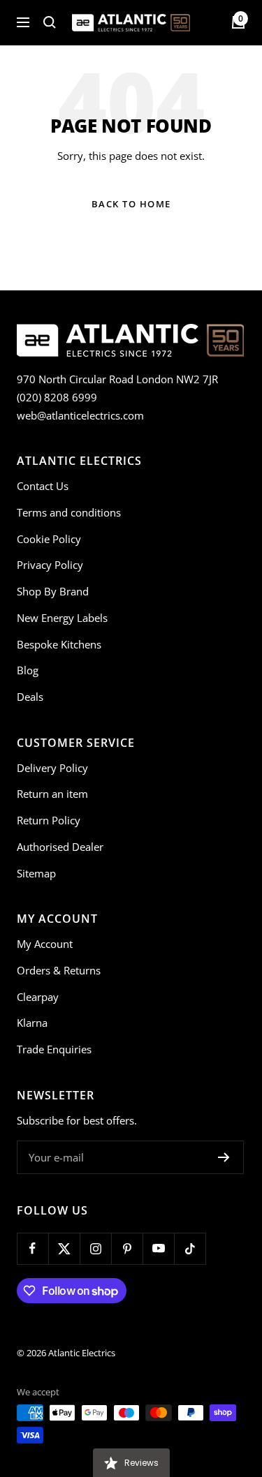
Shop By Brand (53, 591)
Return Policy (48, 820)
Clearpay (38, 997)
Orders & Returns (59, 970)
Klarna (32, 1023)
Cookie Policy (49, 539)
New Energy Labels (62, 618)
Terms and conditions (69, 512)
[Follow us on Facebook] (32, 1248)
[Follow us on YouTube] (158, 1248)
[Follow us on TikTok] (189, 1248)
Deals (30, 697)
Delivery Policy (52, 768)
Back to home (131, 204)
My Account (45, 944)
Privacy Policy (50, 565)
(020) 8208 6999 (57, 397)
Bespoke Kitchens (59, 644)
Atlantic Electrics (81, 1352)
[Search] (49, 22)
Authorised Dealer (60, 847)
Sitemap (36, 873)
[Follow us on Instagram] (95, 1248)
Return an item (52, 794)
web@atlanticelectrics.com (80, 415)
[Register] (224, 1157)
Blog (27, 670)
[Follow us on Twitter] (64, 1248)
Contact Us (42, 486)
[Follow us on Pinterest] (127, 1248)
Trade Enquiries (54, 1049)
